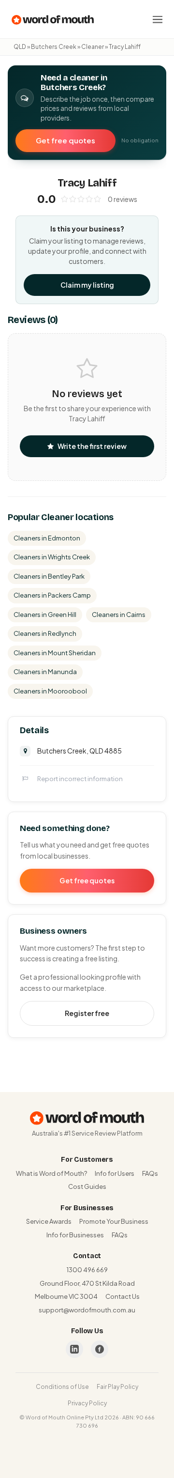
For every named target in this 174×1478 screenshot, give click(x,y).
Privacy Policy (87, 1403)
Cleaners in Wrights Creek (52, 557)
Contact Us (122, 1296)
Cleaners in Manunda (45, 672)
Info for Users (114, 1173)
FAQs (150, 1173)
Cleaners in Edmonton (47, 538)
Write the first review (92, 446)
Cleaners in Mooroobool (50, 691)
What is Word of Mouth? (51, 1173)
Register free (87, 1013)
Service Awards (49, 1221)
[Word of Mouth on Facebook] (99, 1349)
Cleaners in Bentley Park (49, 576)
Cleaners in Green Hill (45, 614)
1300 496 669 (87, 1270)
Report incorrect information (80, 779)
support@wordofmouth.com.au (87, 1310)
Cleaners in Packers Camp (52, 595)
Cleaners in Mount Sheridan (55, 653)
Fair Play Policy (117, 1386)
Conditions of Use (62, 1386)
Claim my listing (87, 284)
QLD (20, 46)
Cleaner (92, 46)
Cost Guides (87, 1186)
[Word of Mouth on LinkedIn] (74, 1349)
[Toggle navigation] (157, 19)
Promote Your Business (113, 1221)
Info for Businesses (75, 1235)
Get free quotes (65, 140)
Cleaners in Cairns (118, 614)
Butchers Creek (53, 46)
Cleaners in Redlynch (45, 633)
